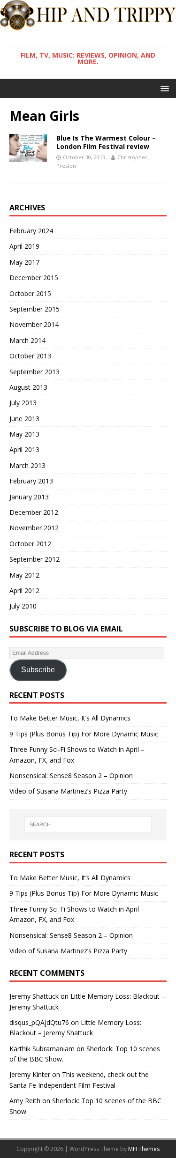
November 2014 (34, 324)
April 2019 (24, 246)
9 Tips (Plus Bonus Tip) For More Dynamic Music (83, 733)
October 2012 (30, 543)
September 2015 (34, 308)
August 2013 (28, 387)
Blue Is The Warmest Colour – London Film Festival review (106, 142)
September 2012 (34, 559)
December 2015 (33, 277)
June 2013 (24, 418)
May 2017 (24, 262)
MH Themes (144, 1149)
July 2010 (23, 605)
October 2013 (30, 355)
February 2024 (31, 230)
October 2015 (30, 293)
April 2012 (24, 590)
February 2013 (31, 480)
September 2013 (34, 371)
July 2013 (23, 402)
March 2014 (27, 340)
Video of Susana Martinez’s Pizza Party (68, 791)
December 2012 (33, 512)
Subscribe (38, 670)
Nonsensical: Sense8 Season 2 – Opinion (71, 775)
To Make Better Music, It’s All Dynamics (69, 717)
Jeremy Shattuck (34, 996)
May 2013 (24, 434)
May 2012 (24, 575)
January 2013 (29, 496)
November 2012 (34, 527)
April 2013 (24, 449)
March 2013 (27, 465)
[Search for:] (88, 824)
